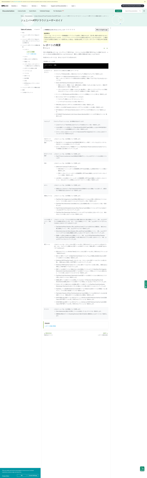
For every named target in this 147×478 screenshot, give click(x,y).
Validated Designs (45, 11)
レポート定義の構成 (50, 326)
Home (22, 16)
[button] (142, 468)
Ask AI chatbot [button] (17, 1)
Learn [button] (73, 6)
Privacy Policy (5, 475)
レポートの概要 (30, 51)
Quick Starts (32, 11)
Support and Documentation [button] (58, 6)
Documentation (8, 11)
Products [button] (24, 6)
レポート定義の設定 (31, 54)
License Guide (22, 11)
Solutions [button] (13, 6)
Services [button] (34, 6)
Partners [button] (43, 6)
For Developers (59, 11)
